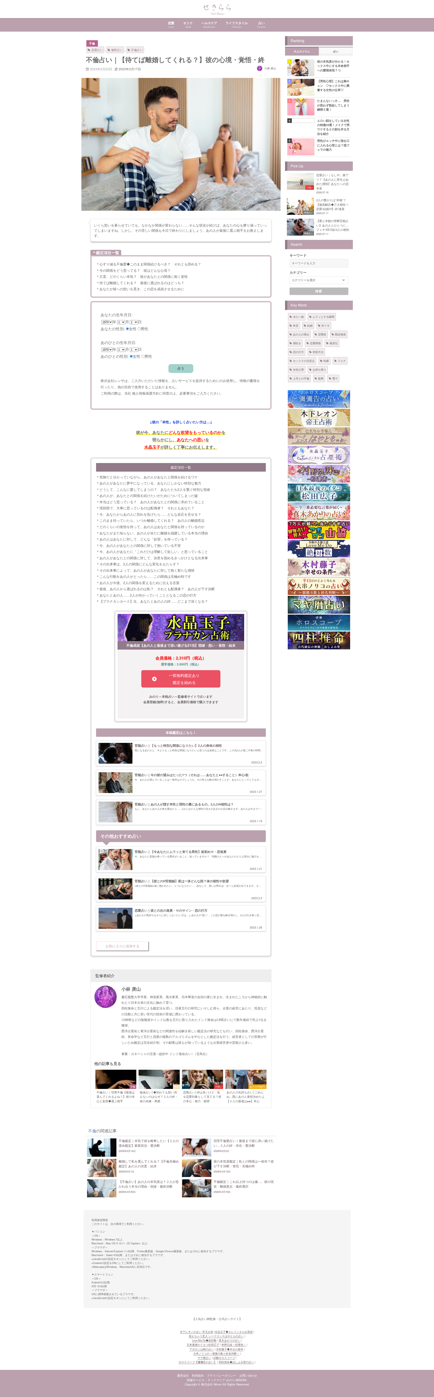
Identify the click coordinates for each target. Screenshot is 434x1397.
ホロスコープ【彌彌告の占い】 (198, 1362)
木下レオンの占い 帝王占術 (196, 1332)
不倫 (92, 43)
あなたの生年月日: (116, 314)
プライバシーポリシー (221, 1375)
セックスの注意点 (304, 361)
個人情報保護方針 (145, 393)
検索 (318, 291)
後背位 (334, 343)
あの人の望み (301, 334)
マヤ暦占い (204, 1358)
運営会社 (183, 1375)
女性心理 (298, 369)
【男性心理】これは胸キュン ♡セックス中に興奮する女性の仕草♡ (333, 85)
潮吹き (297, 343)
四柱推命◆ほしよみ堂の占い (236, 1362)
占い (336, 51)
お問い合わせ (248, 1375)
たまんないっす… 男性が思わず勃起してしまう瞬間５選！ (333, 105)
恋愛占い (97, 50)
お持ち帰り (319, 369)
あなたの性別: (113, 328)
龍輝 (320, 378)
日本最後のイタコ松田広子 (203, 1344)
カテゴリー (298, 272)
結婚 (310, 325)
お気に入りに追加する (122, 946)
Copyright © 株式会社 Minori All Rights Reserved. (217, 1384)
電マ (335, 378)
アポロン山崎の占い (201, 1349)
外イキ (325, 325)
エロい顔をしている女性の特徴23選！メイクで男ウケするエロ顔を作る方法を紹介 (333, 127)
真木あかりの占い (230, 1340)
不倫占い (137, 50)
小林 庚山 (270, 68)
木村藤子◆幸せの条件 (229, 1349)
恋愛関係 (315, 343)
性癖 (326, 361)
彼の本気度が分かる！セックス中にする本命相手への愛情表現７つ (333, 65)
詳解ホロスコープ (224, 1358)
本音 (295, 325)
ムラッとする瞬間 (323, 316)
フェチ (342, 361)
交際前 (322, 334)
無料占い (117, 50)
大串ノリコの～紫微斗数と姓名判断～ (216, 1353)
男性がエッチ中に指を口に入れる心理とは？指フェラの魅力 (333, 145)
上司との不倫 (301, 378)
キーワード (298, 255)
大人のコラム (302, 51)
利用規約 (198, 1375)
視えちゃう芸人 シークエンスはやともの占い (216, 1336)
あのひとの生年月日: (118, 342)
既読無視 (340, 334)
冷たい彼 (298, 316)
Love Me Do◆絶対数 (204, 1340)
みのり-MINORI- (236, 1380)
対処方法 (318, 352)
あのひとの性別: (115, 356)
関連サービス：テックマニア (206, 1380)
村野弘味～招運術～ (234, 1344)
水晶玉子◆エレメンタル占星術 (234, 1332)
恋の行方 (298, 352)
